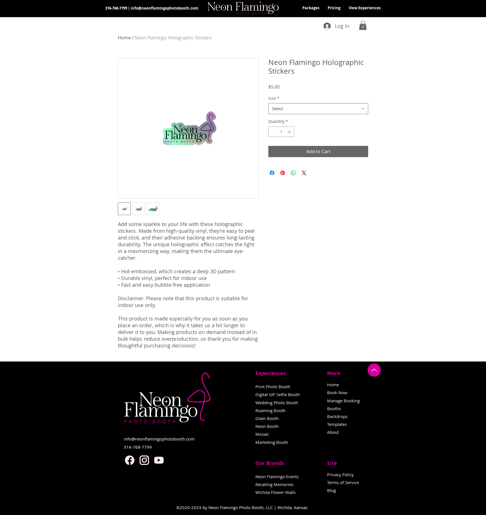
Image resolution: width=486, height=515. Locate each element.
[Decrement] (272, 132)
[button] (363, 25)
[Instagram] (144, 460)
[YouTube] (159, 460)
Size (273, 98)
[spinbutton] (281, 132)
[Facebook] (130, 460)
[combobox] (318, 108)
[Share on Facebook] (272, 173)
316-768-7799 (116, 8)
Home (124, 38)
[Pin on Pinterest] (282, 173)
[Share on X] (304, 173)
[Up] (374, 370)
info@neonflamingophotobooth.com (164, 8)
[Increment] (289, 132)
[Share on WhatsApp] (293, 173)
